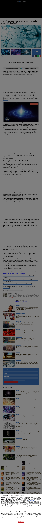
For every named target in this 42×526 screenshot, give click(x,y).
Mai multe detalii (31, 500)
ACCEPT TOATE (21, 521)
